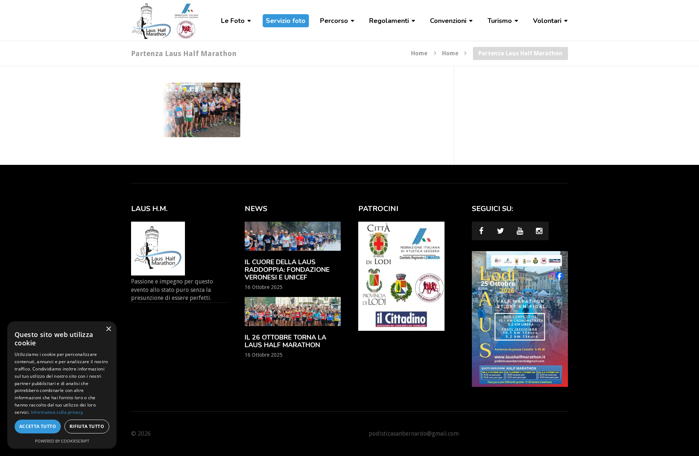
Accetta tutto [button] (37, 426)
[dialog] (61, 385)
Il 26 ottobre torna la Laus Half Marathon (285, 341)
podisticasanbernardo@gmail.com (414, 433)
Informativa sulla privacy (57, 412)
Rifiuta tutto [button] (87, 426)
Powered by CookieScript (62, 441)
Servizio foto (285, 20)
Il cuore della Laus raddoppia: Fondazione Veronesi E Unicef (287, 270)
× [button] (108, 329)
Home (419, 53)
